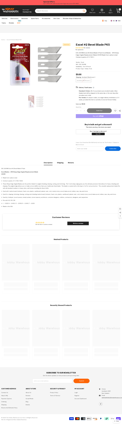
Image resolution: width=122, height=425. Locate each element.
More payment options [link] (98, 119)
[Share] (119, 111)
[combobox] (58, 11)
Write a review (78, 223)
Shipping (60, 163)
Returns (71, 163)
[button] (79, 48)
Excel (82, 62)
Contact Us (27, 12)
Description (48, 163)
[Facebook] (101, 404)
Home (3, 40)
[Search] (61, 11)
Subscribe (112, 149)
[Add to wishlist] (115, 110)
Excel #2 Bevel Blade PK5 (93, 44)
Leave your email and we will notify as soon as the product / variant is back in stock (97, 143)
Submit (81, 381)
